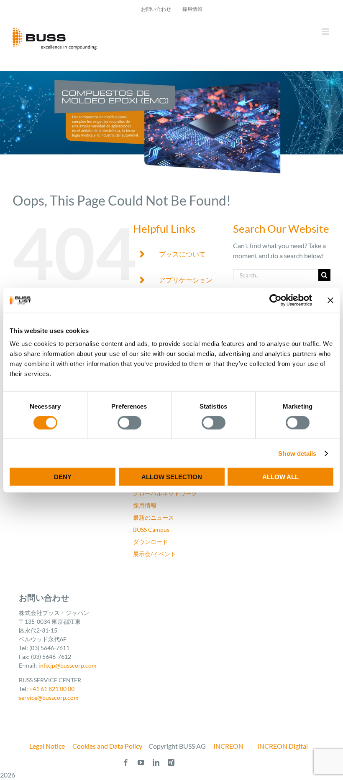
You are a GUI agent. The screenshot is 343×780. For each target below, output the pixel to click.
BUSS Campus (151, 529)
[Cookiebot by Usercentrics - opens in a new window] (275, 300)
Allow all (280, 476)
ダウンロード (150, 541)
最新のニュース (153, 517)
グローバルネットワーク (165, 493)
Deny (63, 476)
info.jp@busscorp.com (67, 665)
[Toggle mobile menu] (326, 31)
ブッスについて (182, 254)
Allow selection (171, 476)
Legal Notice (47, 746)
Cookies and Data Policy (107, 746)
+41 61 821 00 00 (51, 688)
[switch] (129, 422)
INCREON (228, 746)
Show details (297, 453)
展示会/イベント (154, 553)
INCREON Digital (282, 746)
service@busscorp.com (49, 697)
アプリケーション (185, 280)
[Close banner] (330, 300)
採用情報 (144, 505)
